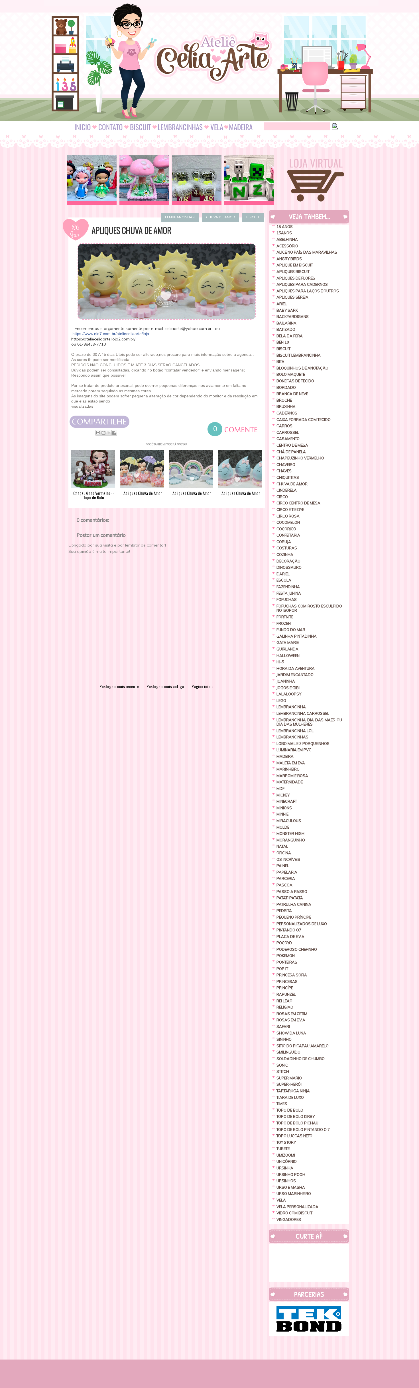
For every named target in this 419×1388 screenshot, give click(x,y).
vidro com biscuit (294, 1213)
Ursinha (284, 1168)
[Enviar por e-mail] (98, 433)
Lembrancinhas (180, 217)
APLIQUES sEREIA (292, 297)
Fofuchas (286, 599)
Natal (282, 846)
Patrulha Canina (293, 904)
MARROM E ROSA (292, 775)
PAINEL (282, 865)
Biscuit (252, 217)
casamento (288, 438)
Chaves (284, 471)
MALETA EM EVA (290, 763)
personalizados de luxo (301, 923)
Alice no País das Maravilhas (306, 252)
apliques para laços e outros (307, 291)
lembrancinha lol (295, 730)
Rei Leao (284, 1001)
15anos (284, 233)
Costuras (286, 548)
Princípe (284, 987)
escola (283, 580)
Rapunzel (286, 994)
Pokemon (285, 955)
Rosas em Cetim (291, 1013)
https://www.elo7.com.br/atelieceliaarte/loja (110, 333)
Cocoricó (286, 529)
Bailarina (286, 323)
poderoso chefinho (296, 949)
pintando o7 (288, 930)
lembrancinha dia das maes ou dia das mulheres (309, 722)
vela (281, 1200)
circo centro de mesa (298, 503)
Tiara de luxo (290, 1097)
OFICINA (283, 853)
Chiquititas (287, 477)
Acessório (287, 246)
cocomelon (288, 522)
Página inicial (203, 686)
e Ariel (283, 574)
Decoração (288, 561)
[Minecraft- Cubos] (249, 180)
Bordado (286, 387)
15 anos (284, 226)
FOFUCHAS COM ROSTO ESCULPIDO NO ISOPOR (309, 608)
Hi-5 (280, 662)
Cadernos (286, 413)
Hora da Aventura (295, 668)
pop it (282, 968)
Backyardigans (292, 316)
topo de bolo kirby (295, 1116)
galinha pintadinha (296, 636)
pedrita (284, 910)
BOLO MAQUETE (290, 374)
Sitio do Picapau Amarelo (302, 1046)
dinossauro (289, 567)
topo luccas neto (294, 1136)
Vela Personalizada (297, 1206)
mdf (280, 788)
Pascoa (284, 885)
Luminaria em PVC (293, 750)
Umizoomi (285, 1155)
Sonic (282, 1065)
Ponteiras (286, 962)
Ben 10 (282, 342)
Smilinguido (288, 1052)
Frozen (283, 623)
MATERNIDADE (289, 782)
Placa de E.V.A (290, 936)
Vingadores (288, 1219)
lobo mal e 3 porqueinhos (302, 743)
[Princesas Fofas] (92, 180)
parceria (285, 878)
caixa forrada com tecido (303, 419)
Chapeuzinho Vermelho (300, 458)
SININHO (284, 1039)
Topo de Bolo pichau (297, 1123)
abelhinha (287, 239)
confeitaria (288, 535)
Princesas (287, 981)
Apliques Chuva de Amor (131, 230)
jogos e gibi (288, 687)
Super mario (289, 1078)
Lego (281, 700)
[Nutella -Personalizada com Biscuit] (196, 180)
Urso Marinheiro (293, 1193)
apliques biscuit (293, 271)
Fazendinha (288, 586)
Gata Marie (287, 642)
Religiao (284, 1007)
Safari (283, 1026)
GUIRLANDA (287, 649)
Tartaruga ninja (293, 1091)
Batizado (285, 329)
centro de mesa (292, 445)
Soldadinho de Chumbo (300, 1058)
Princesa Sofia (291, 975)
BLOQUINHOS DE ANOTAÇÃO (302, 368)
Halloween (288, 655)
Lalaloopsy (288, 694)
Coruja (283, 541)
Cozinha (284, 554)
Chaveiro (285, 464)
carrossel (287, 432)
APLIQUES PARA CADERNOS (302, 284)
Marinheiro (288, 769)
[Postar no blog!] (103, 433)
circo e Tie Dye (290, 509)
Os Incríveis (288, 859)
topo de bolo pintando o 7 (303, 1129)
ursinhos (286, 1180)
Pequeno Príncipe (293, 917)
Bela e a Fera (289, 336)
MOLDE (282, 827)
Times (281, 1103)
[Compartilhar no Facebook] (114, 433)
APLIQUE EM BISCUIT (294, 265)
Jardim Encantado (295, 674)
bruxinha (286, 406)
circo (282, 496)
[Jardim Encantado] (144, 180)
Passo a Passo (291, 891)
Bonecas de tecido (295, 381)
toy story (286, 1142)
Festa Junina (288, 593)
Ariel (281, 303)
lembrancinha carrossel (302, 713)
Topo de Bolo (289, 1110)
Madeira (285, 756)
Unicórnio (286, 1161)
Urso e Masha (290, 1187)
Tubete (283, 1148)
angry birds (289, 258)
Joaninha (285, 681)
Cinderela (286, 490)
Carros (284, 426)
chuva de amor (220, 217)
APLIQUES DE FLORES (295, 278)
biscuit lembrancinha (298, 355)
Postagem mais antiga (165, 686)
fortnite (284, 617)
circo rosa (288, 516)
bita (280, 361)
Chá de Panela (291, 451)
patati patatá (289, 898)
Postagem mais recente (119, 686)
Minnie (282, 814)
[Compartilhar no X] (109, 433)
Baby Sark (287, 310)
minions (284, 808)
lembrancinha (291, 707)
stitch (282, 1071)
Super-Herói (289, 1084)
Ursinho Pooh (290, 1174)
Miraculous (288, 820)
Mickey (283, 795)
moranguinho (290, 840)
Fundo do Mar (290, 629)
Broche (284, 400)
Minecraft (286, 801)
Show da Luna (291, 1033)
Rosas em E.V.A (290, 1020)
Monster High (290, 833)
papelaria (286, 872)
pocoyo (284, 943)
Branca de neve (292, 393)
